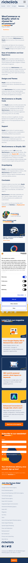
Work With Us (5, 539)
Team (3, 517)
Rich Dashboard (5, 533)
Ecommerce (6, 29)
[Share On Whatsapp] (11, 312)
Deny (14, 308)
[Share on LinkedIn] (15, 312)
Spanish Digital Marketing (8, 525)
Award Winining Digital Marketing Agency (11, 520)
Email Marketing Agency (7, 490)
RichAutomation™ (6, 531)
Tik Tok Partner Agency (7, 495)
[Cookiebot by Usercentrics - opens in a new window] (20, 253)
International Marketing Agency (9, 506)
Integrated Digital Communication (10, 504)
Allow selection (14, 303)
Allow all (14, 299)
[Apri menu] (24, 2)
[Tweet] (7, 312)
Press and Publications (7, 528)
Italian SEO (4, 509)
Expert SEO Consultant (7, 501)
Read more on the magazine (14, 424)
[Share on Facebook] (3, 312)
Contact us (14, 560)
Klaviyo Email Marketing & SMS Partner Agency (13, 493)
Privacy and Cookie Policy (8, 536)
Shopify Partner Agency (7, 498)
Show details (20, 295)
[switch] (24, 281)
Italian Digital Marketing (7, 523)
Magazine (4, 512)
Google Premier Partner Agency (9, 487)
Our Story (4, 514)
